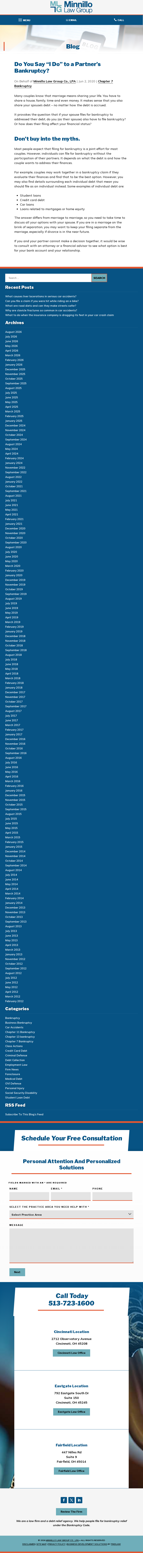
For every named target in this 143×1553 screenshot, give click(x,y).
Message (16, 1225)
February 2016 (14, 786)
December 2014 (15, 851)
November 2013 (15, 912)
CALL (121, 20)
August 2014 (13, 870)
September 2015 (16, 809)
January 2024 (13, 463)
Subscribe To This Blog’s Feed (24, 1114)
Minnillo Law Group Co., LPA (54, 81)
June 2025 (11, 397)
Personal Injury (14, 1088)
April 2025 (11, 406)
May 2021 (11, 509)
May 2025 (11, 402)
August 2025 (13, 388)
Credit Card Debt (16, 1050)
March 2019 (12, 622)
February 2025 (14, 416)
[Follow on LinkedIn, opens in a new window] (79, 1500)
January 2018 (13, 687)
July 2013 (11, 931)
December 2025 (15, 369)
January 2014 (13, 903)
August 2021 (13, 495)
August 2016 (13, 757)
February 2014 (14, 898)
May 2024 (11, 449)
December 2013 (15, 907)
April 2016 (11, 776)
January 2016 (13, 790)
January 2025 (13, 420)
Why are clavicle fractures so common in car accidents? (41, 310)
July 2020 (11, 551)
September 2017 (16, 706)
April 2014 (11, 888)
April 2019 (11, 617)
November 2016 (15, 743)
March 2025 (12, 411)
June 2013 (11, 935)
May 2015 (11, 828)
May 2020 (11, 561)
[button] (23, 19)
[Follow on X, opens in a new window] (71, 1500)
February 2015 (14, 842)
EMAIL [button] (73, 20)
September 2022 (16, 472)
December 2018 (15, 636)
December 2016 (15, 739)
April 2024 (11, 453)
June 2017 (11, 720)
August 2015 (13, 814)
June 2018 (11, 664)
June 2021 (11, 505)
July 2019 (11, 603)
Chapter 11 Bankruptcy (20, 1032)
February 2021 (14, 519)
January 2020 (13, 575)
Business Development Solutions (87, 1544)
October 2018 (14, 645)
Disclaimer (28, 1544)
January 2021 (13, 523)
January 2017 (13, 734)
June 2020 (11, 556)
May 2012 (11, 987)
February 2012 (14, 1001)
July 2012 (11, 977)
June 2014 (11, 879)
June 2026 (11, 341)
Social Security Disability (21, 1093)
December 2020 (15, 528)
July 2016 (11, 762)
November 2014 (15, 856)
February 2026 (14, 360)
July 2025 (11, 392)
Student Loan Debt (17, 1097)
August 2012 (13, 973)
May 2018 (11, 668)
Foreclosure (12, 1074)
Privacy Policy (56, 1544)
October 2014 (14, 860)
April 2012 (11, 991)
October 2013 (14, 917)
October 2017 (14, 701)
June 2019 (11, 608)
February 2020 (14, 570)
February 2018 (14, 683)
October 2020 (14, 537)
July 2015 (11, 818)
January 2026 (13, 364)
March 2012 (12, 996)
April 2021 (11, 514)
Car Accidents (14, 1027)
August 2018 (13, 654)
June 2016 (11, 767)
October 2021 (14, 486)
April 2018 (11, 673)
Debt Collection (15, 1060)
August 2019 (13, 598)
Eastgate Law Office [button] (71, 1411)
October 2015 (14, 804)
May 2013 (11, 940)
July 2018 (11, 659)
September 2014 (16, 865)
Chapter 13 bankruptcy (20, 1036)
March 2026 (12, 355)
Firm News (12, 1069)
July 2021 (11, 500)
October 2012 (14, 963)
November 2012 (15, 959)
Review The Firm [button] (71, 1511)
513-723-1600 (71, 1303)
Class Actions (14, 1046)
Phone (97, 1188)
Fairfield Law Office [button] (71, 1471)
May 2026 (11, 346)
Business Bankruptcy (18, 1022)
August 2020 (13, 547)
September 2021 (16, 491)
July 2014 (11, 874)
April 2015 (11, 832)
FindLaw (116, 1544)
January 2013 (13, 954)
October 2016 (14, 748)
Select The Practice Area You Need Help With (49, 1206)
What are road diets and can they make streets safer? (40, 305)
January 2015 (13, 846)
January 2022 (13, 481)
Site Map (41, 1544)
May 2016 (11, 771)
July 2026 (11, 336)
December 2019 (15, 580)
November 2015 (15, 800)
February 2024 (14, 458)
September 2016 (16, 753)
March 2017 (12, 725)
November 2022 (15, 467)
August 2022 (13, 477)
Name (13, 1188)
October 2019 (14, 589)
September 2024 (16, 439)
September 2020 (16, 542)
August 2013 (13, 926)
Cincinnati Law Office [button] (71, 1353)
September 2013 (16, 921)
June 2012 (11, 982)
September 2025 (16, 383)
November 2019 (15, 584)
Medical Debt (13, 1078)
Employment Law (16, 1064)
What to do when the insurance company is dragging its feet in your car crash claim (59, 315)
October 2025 (14, 378)
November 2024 (15, 430)
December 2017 (15, 692)
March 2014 (12, 893)
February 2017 (14, 729)
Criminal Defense (16, 1055)
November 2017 (15, 697)
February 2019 (14, 626)
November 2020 (15, 533)
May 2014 (11, 884)
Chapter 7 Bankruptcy (19, 1041)
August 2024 (13, 444)
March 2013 (12, 949)
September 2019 (16, 594)
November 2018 (15, 640)
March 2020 (12, 566)
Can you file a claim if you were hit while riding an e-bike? (42, 301)
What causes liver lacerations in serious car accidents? (40, 296)
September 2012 (16, 968)
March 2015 (12, 837)
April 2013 (11, 945)
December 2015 (15, 795)
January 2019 (13, 631)
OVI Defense (13, 1083)
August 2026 (13, 332)
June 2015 (11, 823)
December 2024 (15, 425)
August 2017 (13, 711)
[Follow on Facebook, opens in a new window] (64, 1500)
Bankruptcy (12, 1018)
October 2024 (14, 434)
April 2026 (11, 350)
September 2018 (16, 650)
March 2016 (12, 781)
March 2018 (12, 678)
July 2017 (11, 715)
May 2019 (11, 612)
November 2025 (15, 374)
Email (56, 1188)
